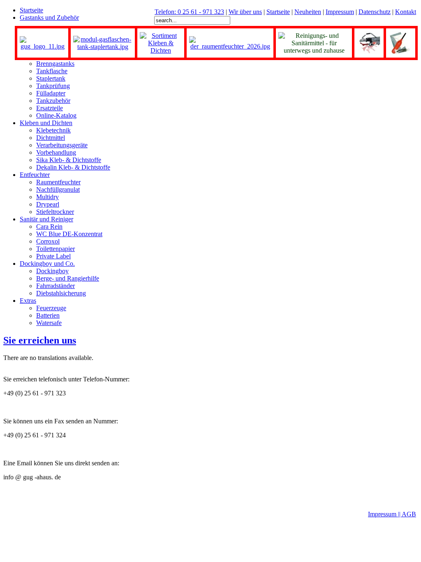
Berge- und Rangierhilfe (67, 278)
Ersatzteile (49, 108)
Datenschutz (375, 11)
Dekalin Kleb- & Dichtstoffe (73, 167)
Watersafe (49, 322)
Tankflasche (51, 70)
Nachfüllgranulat (58, 189)
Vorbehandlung (56, 152)
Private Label (53, 256)
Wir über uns (245, 11)
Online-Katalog (56, 115)
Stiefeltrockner (55, 211)
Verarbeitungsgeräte (62, 145)
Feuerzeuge (51, 307)
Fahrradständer (55, 285)
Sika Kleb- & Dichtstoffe (68, 159)
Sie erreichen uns (39, 340)
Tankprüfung (53, 85)
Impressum (340, 11)
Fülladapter (50, 93)
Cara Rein (49, 226)
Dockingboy (52, 270)
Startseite (278, 11)
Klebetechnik (53, 130)
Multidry (47, 196)
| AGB (407, 514)
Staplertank (50, 78)
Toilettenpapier (55, 248)
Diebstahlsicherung (61, 293)
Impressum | (383, 514)
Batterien (48, 315)
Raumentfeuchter (58, 182)
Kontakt (405, 11)
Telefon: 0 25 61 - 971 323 (189, 11)
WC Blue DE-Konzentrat (69, 233)
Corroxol (48, 241)
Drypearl (47, 204)
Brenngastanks (55, 63)
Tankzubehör (53, 100)
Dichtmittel (50, 137)
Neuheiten (307, 11)
